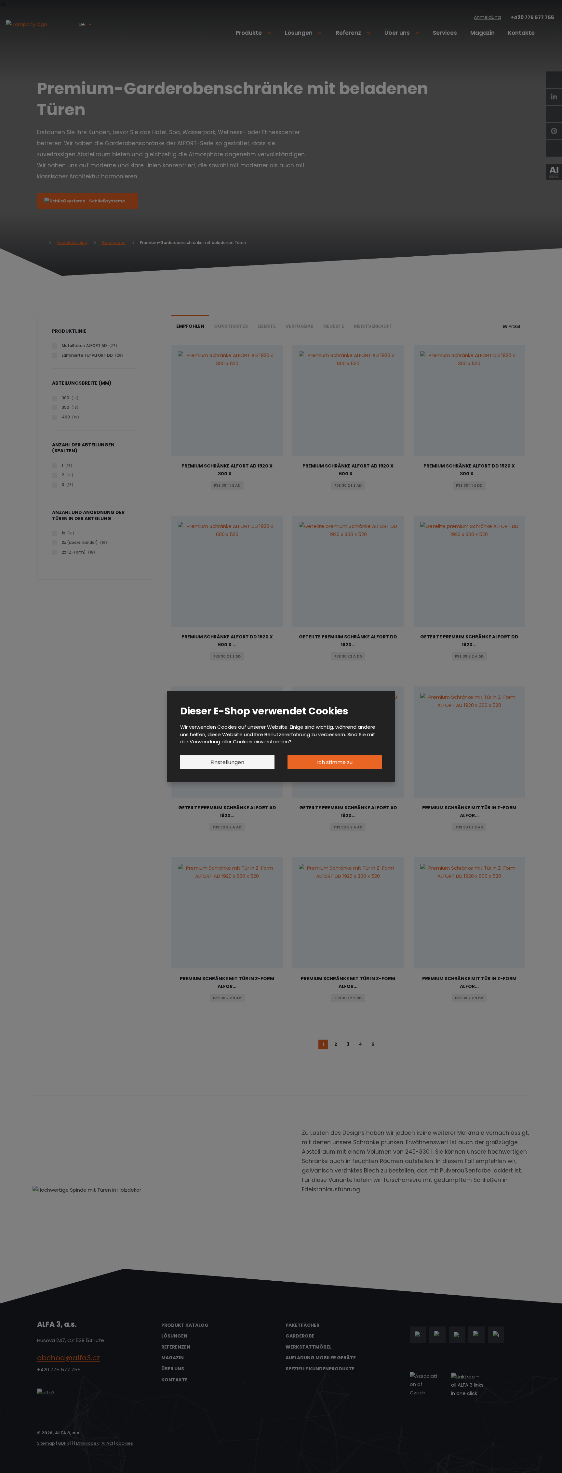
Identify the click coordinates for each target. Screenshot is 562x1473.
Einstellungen (227, 762)
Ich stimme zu (335, 762)
